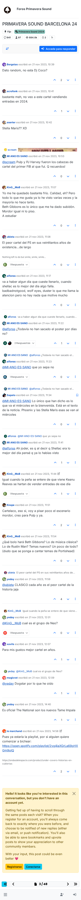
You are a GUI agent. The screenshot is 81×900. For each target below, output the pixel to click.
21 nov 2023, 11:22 (53, 323)
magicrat (12, 677)
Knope (11, 504)
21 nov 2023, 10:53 (53, 156)
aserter (11, 122)
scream (12, 149)
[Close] (74, 793)
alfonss (11, 275)
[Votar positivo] (54, 80)
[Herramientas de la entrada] (75, 80)
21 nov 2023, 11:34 (40, 395)
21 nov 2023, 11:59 (39, 579)
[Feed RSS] (52, 37)
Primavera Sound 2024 (31, 31)
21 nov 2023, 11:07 (45, 187)
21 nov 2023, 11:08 (39, 236)
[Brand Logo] (9, 9)
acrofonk (12, 91)
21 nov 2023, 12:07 (39, 644)
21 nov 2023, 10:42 (41, 122)
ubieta (11, 236)
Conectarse (33, 866)
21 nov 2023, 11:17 (40, 275)
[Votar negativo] (68, 80)
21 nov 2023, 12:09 (43, 677)
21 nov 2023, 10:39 (43, 64)
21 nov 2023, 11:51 (39, 504)
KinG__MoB (13, 187)
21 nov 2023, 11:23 (41, 361)
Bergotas (12, 64)
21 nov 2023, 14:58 (47, 731)
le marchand (14, 731)
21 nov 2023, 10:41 (43, 91)
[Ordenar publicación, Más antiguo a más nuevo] (7, 48)
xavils (10, 644)
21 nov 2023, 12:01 (39, 617)
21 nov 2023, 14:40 (40, 704)
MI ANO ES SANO (17, 156)
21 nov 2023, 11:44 (45, 473)
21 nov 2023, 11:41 (52, 442)
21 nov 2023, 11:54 (45, 536)
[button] (5, 894)
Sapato (11, 395)
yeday (10, 579)
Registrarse (14, 866)
